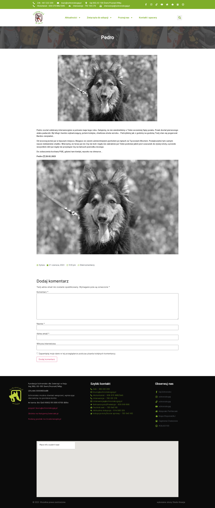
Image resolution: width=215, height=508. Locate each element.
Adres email (43, 334)
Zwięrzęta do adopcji (97, 17)
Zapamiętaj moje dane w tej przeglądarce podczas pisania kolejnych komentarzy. (77, 354)
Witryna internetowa (46, 344)
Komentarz (42, 292)
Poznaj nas (123, 17)
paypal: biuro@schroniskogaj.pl (43, 408)
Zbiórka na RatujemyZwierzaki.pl (43, 413)
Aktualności (71, 17)
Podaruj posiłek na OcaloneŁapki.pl (44, 419)
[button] (179, 17)
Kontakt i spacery (148, 17)
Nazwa (41, 324)
